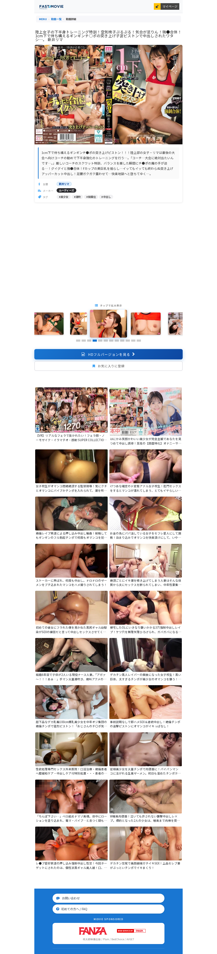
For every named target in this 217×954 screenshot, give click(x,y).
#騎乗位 (91, 197)
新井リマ (64, 184)
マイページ (170, 6)
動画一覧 (56, 19)
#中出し (106, 197)
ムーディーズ (66, 190)
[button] (78, 341)
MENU (43, 19)
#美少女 (63, 197)
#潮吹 (77, 197)
